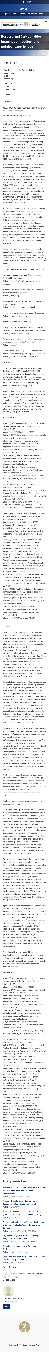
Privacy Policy (34, 1345)
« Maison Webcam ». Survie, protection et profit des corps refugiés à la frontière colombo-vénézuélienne (24, 1191)
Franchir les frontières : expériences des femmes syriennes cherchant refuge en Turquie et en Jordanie (23, 1225)
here (21, 111)
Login (5, 14)
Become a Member (16, 14)
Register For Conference (36, 14)
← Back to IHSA (24, 2)
